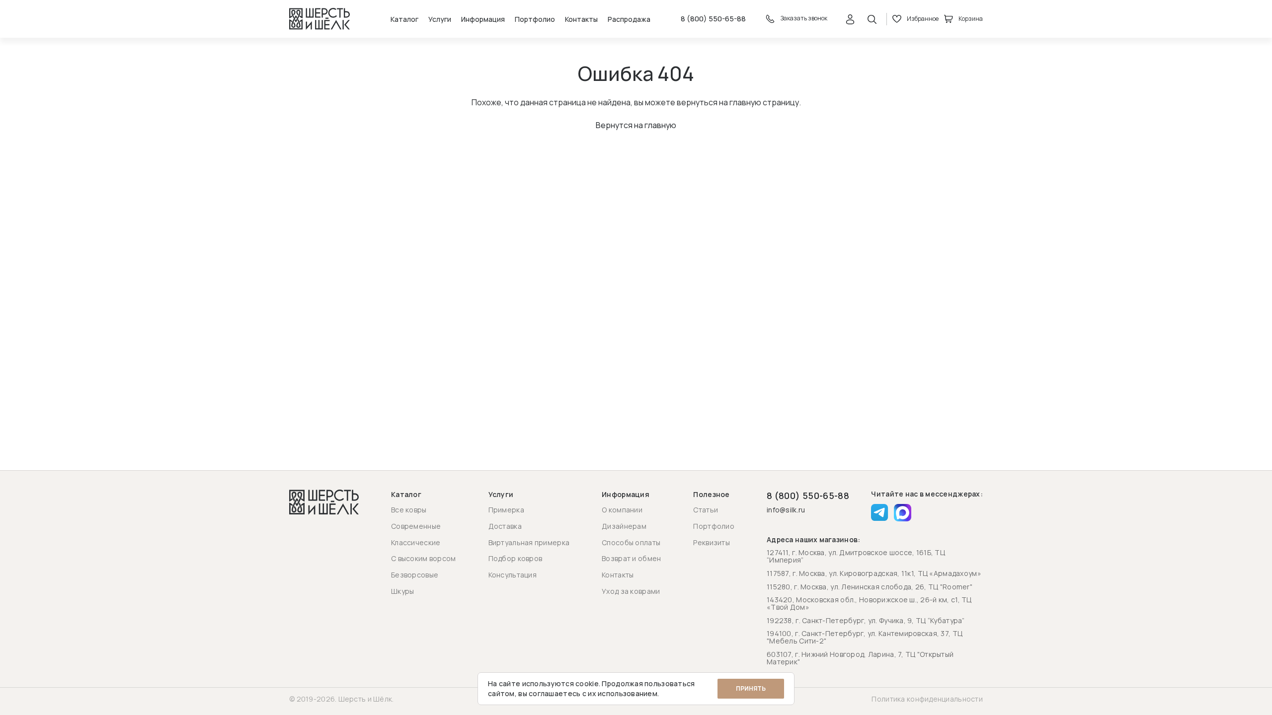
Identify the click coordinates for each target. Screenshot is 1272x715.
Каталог (404, 19)
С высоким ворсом (423, 558)
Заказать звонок (803, 18)
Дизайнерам (624, 526)
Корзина (970, 18)
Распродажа (629, 19)
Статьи (705, 509)
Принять (751, 688)
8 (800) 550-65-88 (713, 19)
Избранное (923, 18)
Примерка (506, 509)
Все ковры (409, 509)
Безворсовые (414, 574)
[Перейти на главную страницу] (319, 18)
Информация (483, 19)
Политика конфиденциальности (927, 699)
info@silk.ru (786, 510)
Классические (415, 542)
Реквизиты (711, 542)
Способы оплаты (631, 542)
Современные (416, 526)
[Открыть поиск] (872, 18)
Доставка (505, 526)
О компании (622, 509)
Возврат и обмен (631, 558)
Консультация (512, 574)
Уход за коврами (631, 591)
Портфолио (535, 19)
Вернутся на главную (636, 125)
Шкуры (402, 591)
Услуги (439, 19)
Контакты (581, 19)
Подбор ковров (515, 558)
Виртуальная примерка (529, 542)
